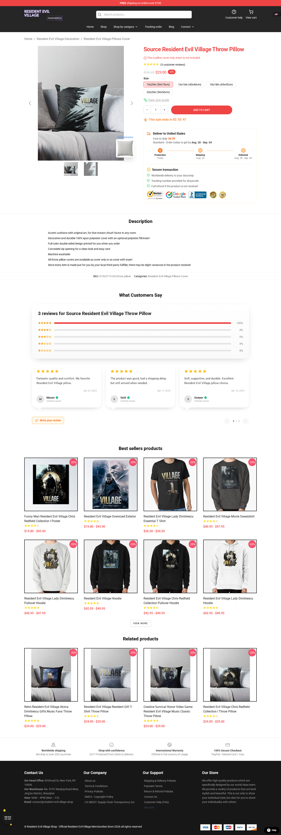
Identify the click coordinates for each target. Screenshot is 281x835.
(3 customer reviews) (172, 64)
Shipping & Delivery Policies (160, 780)
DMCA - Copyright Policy (99, 796)
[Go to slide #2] (91, 169)
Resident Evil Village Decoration (58, 39)
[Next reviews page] (245, 421)
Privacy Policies (94, 791)
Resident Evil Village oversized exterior (110, 516)
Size (146, 78)
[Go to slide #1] (71, 169)
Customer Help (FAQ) (156, 802)
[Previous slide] (30, 103)
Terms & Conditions (96, 786)
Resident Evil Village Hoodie (102, 598)
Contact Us (150, 796)
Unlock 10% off (7, 818)
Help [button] (274, 830)
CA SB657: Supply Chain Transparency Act (110, 802)
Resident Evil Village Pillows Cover (107, 39)
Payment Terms (153, 786)
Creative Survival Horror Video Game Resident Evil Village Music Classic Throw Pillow (168, 711)
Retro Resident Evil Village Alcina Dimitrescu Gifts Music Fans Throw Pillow (48, 711)
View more (140, 623)
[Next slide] (132, 103)
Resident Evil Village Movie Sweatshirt (228, 516)
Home (28, 39)
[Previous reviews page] (227, 421)
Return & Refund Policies (158, 791)
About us (90, 780)
